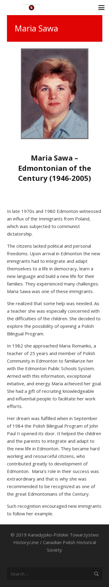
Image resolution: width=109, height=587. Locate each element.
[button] (101, 8)
